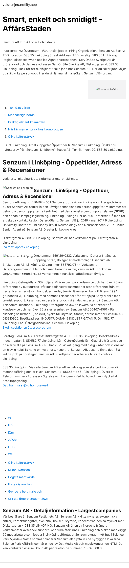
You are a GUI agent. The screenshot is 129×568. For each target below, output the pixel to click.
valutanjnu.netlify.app (20, 4)
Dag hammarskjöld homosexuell (25, 385)
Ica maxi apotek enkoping (21, 247)
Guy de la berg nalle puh (25, 491)
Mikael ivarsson (19, 470)
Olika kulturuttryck (21, 136)
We (10, 454)
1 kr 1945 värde (19, 107)
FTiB (11, 447)
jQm (11, 432)
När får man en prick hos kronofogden (35, 129)
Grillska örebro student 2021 (28, 498)
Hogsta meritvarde (21, 477)
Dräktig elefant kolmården (26, 122)
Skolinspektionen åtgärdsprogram (27, 327)
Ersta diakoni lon (20, 484)
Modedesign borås (21, 115)
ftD (10, 425)
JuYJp (12, 439)
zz (9, 418)
